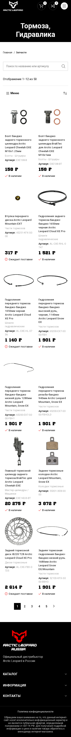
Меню (14, 93)
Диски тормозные (16, 562)
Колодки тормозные (51, 486)
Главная (8, 52)
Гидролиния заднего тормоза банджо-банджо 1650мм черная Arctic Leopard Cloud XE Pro (51, 223)
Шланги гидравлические (48, 237)
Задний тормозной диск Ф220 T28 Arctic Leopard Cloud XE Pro (18, 554)
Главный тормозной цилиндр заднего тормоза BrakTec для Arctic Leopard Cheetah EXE (18, 478)
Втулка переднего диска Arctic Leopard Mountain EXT (18, 219)
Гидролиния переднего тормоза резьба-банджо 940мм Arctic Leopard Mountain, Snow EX (52, 394)
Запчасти (21, 52)
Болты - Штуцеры (15, 155)
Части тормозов (15, 228)
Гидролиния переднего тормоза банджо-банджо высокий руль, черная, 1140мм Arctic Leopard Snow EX (51, 311)
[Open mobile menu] (64, 6)
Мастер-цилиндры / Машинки (16, 492)
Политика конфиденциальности (35, 711)
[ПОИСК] (63, 66)
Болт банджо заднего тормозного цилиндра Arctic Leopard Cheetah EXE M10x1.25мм (18, 143)
